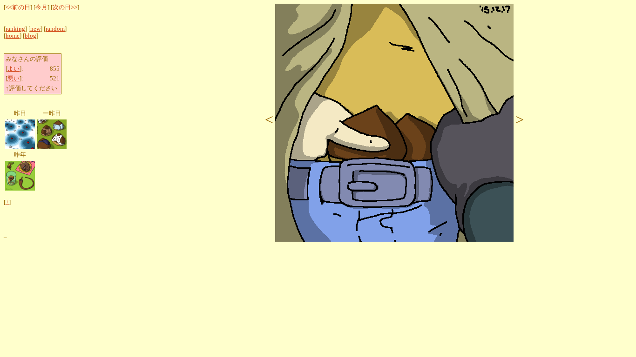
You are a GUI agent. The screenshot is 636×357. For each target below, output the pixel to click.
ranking (15, 29)
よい (13, 69)
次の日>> (65, 7)
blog (30, 36)
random (55, 29)
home (13, 36)
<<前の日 (18, 7)
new (35, 29)
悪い (13, 78)
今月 (41, 7)
